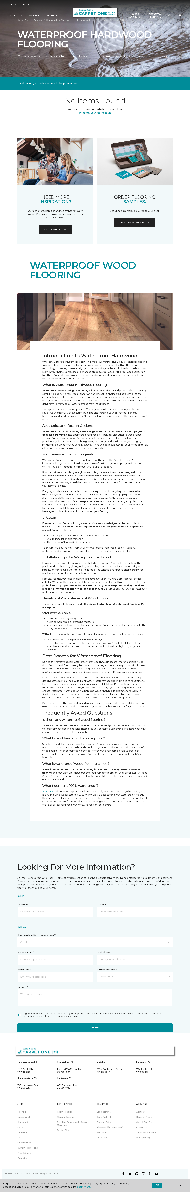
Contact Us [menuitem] (141, 1127)
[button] (169, 16)
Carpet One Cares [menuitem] (145, 1122)
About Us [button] (52, 15)
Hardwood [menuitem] (22, 1122)
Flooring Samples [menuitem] (66, 1117)
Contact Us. (71, 83)
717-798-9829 (24, 1072)
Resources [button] (34, 15)
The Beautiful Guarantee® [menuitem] (110, 1127)
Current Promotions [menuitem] (27, 1148)
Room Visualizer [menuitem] (65, 1112)
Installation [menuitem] (102, 1137)
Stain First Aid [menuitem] (104, 1117)
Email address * (104, 952)
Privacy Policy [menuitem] (143, 1137)
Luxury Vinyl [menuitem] (23, 1117)
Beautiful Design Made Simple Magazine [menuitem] (72, 1123)
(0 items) (180, 15)
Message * (22, 987)
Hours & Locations (134, 15)
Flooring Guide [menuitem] (104, 1122)
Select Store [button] (17, 4)
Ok (157, 1185)
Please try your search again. (95, 113)
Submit (95, 1027)
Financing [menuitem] (22, 1158)
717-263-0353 (24, 1088)
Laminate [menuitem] (22, 1132)
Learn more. (84, 1187)
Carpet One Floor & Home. (26, 1173)
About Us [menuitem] (141, 1112)
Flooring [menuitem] (21, 1112)
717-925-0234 (143, 1072)
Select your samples (132, 222)
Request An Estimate (155, 15)
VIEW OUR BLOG (52, 229)
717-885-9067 (103, 1072)
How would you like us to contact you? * (36, 935)
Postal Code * (23, 970)
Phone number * (25, 952)
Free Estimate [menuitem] (24, 1153)
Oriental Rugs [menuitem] (24, 1142)
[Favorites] (174, 16)
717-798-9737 (63, 1088)
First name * (23, 905)
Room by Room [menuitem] (144, 1117)
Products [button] (16, 15)
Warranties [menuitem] (102, 1132)
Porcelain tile (49, 791)
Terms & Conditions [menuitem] (146, 1132)
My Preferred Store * (107, 970)
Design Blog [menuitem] (63, 1130)
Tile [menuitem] (19, 1137)
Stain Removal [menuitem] (104, 1112)
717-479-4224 (63, 1072)
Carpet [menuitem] (20, 1127)
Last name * (102, 905)
